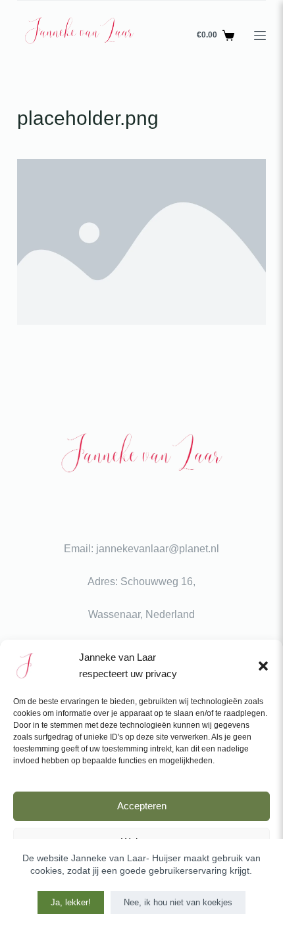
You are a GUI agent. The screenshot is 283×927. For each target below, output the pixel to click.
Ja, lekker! (71, 902)
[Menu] (260, 35)
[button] (263, 666)
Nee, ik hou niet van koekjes (178, 902)
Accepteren (142, 805)
